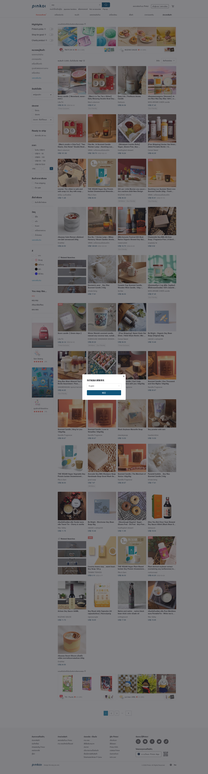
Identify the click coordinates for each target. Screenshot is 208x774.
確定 (104, 392)
